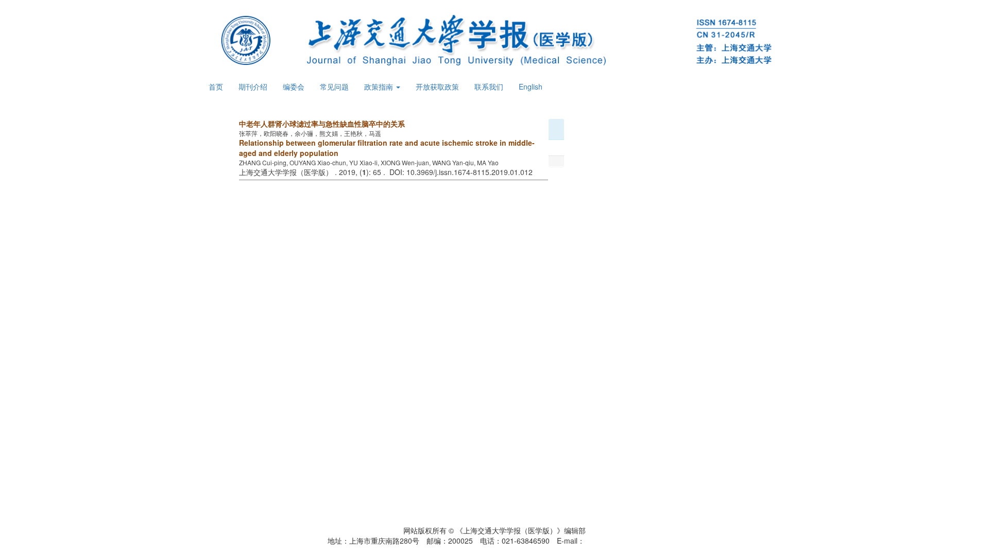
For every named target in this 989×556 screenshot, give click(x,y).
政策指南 (379, 86)
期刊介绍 (252, 86)
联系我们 (488, 86)
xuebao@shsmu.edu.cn (623, 540)
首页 (216, 86)
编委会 (293, 86)
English (530, 86)
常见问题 (334, 86)
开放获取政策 (437, 86)
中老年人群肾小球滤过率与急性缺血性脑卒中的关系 (322, 123)
